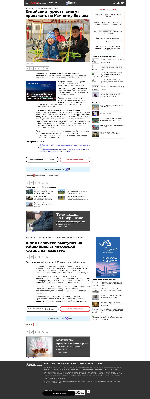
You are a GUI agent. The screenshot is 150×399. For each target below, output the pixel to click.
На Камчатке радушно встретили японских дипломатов (64, 149)
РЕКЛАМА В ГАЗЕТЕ (63, 364)
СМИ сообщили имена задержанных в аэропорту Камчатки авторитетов (108, 23)
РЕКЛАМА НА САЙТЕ (49, 364)
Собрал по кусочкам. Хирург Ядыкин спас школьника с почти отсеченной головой (112, 87)
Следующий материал (59, 393)
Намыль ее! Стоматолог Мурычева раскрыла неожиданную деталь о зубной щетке (111, 74)
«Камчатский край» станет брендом (55, 151)
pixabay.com (29, 63)
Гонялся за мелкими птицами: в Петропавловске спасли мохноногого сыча (108, 40)
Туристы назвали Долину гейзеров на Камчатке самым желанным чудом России (43, 191)
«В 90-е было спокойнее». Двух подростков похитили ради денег (111, 289)
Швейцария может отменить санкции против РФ (112, 126)
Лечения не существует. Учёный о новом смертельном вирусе (111, 296)
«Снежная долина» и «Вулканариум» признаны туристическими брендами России (39, 199)
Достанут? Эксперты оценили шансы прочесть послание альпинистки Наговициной (112, 317)
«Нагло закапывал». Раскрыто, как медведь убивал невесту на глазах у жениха (112, 283)
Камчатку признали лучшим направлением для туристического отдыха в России (77, 198)
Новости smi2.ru (32, 232)
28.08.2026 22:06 (31, 237)
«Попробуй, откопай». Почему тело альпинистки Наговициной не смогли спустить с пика (112, 94)
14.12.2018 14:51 (30, 8)
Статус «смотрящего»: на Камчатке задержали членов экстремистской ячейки (108, 48)
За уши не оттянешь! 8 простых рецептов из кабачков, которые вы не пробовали (112, 304)
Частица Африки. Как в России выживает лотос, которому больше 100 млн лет (112, 81)
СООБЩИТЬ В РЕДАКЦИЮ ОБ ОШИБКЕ (90, 364)
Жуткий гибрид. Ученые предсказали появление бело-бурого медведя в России (112, 310)
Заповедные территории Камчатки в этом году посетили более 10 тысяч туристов (77, 191)
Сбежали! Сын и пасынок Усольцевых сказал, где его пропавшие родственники (112, 60)
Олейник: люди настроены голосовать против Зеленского (110, 133)
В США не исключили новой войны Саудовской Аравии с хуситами (111, 119)
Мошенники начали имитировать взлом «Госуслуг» (110, 112)
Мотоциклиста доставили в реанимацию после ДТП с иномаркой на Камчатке (108, 31)
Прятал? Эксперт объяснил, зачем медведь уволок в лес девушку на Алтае (111, 67)
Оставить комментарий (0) (75, 159)
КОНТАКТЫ (74, 364)
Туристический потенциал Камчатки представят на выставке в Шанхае (45, 204)
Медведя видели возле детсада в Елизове (108, 15)
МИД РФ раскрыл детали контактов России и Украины (111, 106)
